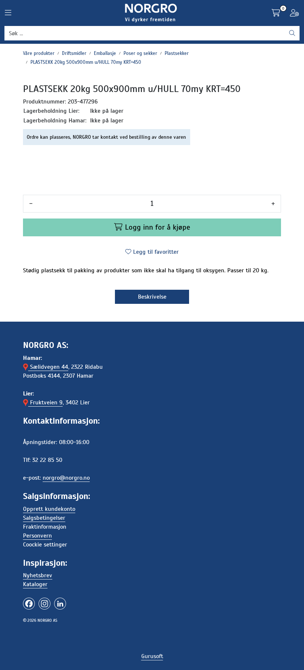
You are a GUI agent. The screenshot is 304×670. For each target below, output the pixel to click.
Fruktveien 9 (45, 402)
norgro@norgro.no (66, 478)
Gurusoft (152, 656)
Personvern (37, 535)
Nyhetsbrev (37, 575)
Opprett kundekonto (49, 509)
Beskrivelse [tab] (152, 296)
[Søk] (292, 33)
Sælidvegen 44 (48, 367)
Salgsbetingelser (44, 518)
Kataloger (35, 584)
